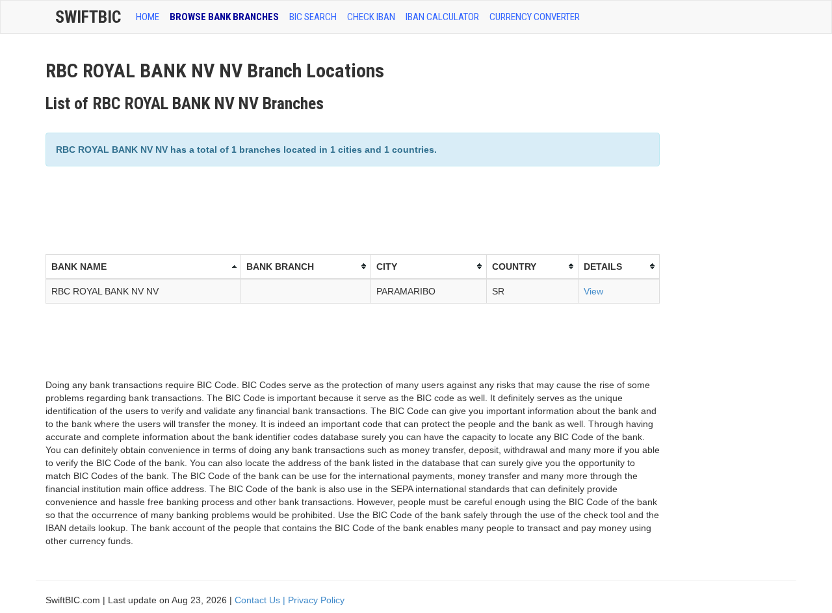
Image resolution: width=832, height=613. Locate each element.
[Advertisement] (282, 208)
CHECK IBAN (371, 17)
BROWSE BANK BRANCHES (224, 17)
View (593, 291)
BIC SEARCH (313, 17)
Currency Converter (534, 17)
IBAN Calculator (442, 17)
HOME (147, 17)
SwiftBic (88, 17)
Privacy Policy (316, 600)
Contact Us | (261, 600)
